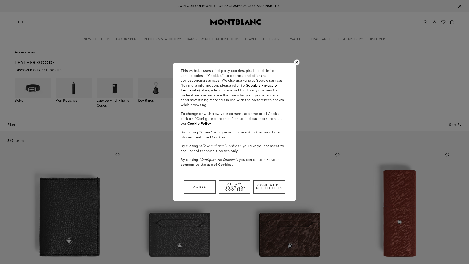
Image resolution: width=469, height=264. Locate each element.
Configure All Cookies (269, 187)
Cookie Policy (199, 123)
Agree (199, 187)
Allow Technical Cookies (234, 187)
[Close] (297, 62)
